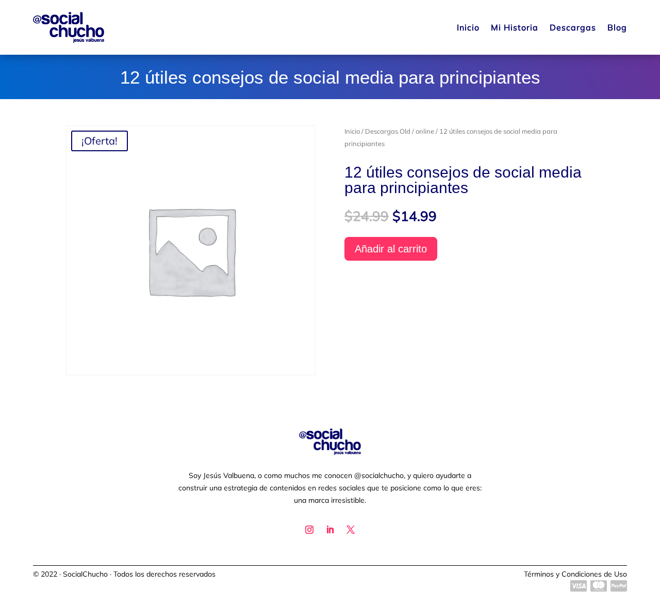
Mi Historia (514, 27)
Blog (617, 27)
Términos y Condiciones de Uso (575, 574)
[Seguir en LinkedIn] (330, 529)
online (425, 131)
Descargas (573, 27)
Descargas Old (387, 131)
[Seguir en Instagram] (309, 529)
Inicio (468, 27)
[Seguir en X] (350, 529)
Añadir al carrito (391, 248)
